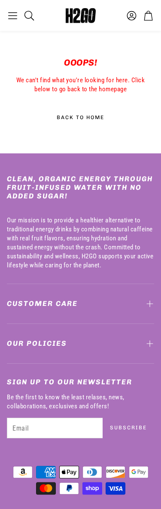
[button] (12, 15)
